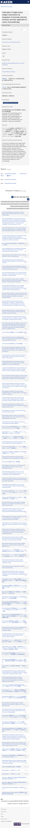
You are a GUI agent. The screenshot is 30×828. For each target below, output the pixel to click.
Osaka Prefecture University (8, 71)
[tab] (15, 191)
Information (3, 809)
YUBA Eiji (4, 78)
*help (11, 106)
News (2, 816)
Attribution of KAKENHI (6, 821)
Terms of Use (4, 818)
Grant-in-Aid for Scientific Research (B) (11, 42)
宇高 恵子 (4, 87)
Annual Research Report (10, 173)
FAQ (2, 814)
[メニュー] (28, 2)
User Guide (3, 811)
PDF (9, 175)
